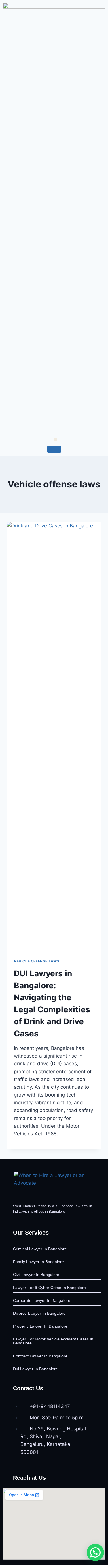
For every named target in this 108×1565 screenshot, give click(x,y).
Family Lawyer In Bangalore (38, 1261)
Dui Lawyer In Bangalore (35, 1369)
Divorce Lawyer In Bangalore (39, 1313)
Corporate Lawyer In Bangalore (41, 1300)
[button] (95, 1552)
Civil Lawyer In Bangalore (36, 1274)
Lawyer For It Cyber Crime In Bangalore (49, 1287)
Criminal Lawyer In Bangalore (40, 1249)
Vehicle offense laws (36, 961)
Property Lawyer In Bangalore (40, 1326)
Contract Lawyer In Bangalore (40, 1356)
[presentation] (54, 737)
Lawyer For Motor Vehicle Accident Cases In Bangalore (53, 1341)
